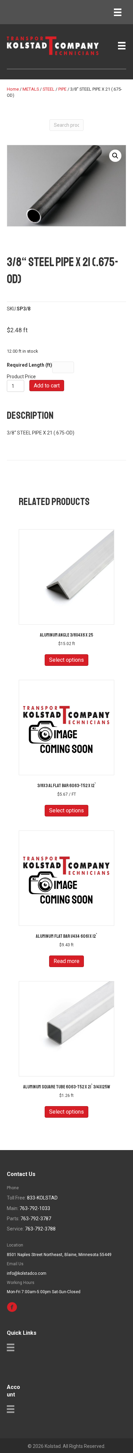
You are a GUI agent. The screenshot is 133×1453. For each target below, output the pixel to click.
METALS (31, 89)
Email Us (15, 1263)
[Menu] (117, 12)
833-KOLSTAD (42, 1197)
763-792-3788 (40, 1229)
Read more (66, 961)
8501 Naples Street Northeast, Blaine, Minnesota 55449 (59, 1254)
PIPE (62, 89)
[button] (115, 156)
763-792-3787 (35, 1218)
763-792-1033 (34, 1208)
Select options (66, 660)
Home (13, 89)
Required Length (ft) (29, 365)
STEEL (49, 89)
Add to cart (47, 385)
